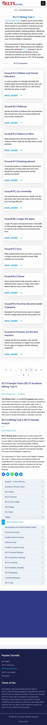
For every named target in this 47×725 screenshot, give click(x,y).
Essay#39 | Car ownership (17, 191)
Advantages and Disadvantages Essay (20, 527)
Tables (7, 517)
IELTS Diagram (11, 497)
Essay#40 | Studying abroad (19, 161)
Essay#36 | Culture (14, 276)
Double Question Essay (14, 537)
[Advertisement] (23, 614)
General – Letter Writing (15, 482)
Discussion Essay (12, 532)
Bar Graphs (9, 492)
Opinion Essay (10, 542)
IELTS (25, 49)
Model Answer (11, 95)
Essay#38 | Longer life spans (19, 218)
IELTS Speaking (11, 573)
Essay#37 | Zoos (13, 248)
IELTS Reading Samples (14, 568)
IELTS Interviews (8, 665)
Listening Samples (12, 578)
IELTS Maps (9, 507)
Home (16, 10)
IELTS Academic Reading (15, 557)
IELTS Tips (9, 583)
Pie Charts (9, 512)
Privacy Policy (23, 721)
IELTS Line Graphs (12, 502)
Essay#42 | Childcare (15, 106)
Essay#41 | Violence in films (19, 133)
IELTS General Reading (14, 552)
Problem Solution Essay (14, 547)
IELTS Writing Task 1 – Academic (13, 394)
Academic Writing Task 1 (15, 487)
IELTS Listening (11, 562)
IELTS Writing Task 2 (15, 522)
